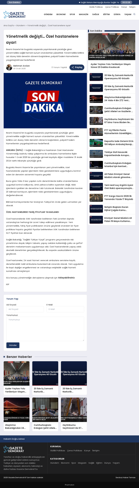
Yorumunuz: (12, 315)
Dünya (117, 14)
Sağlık (95, 14)
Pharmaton (69, 485)
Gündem (48, 14)
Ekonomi (61, 14)
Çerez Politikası (112, 7)
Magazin (83, 14)
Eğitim (106, 14)
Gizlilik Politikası (96, 7)
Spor (72, 14)
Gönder (13, 345)
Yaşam (127, 14)
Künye (124, 7)
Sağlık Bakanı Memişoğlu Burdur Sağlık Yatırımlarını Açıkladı (102, 2)
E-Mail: (50, 304)
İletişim (132, 7)
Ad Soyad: (11, 304)
